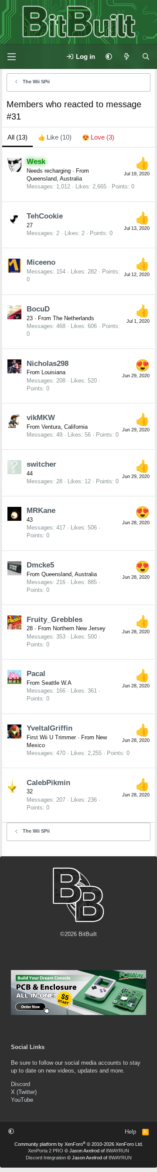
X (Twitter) (24, 1092)
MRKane (41, 510)
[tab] (55, 137)
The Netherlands (73, 318)
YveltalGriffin (49, 728)
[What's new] (126, 56)
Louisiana (53, 372)
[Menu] (11, 56)
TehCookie (45, 216)
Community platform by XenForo (78, 1144)
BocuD (38, 309)
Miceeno (41, 262)
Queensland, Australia (54, 178)
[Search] (146, 56)
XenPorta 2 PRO (45, 1150)
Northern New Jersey (79, 628)
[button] (108, 56)
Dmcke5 (40, 565)
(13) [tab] (17, 137)
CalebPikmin (48, 783)
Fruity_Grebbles (54, 619)
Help (130, 1131)
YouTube (22, 1100)
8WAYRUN (117, 1150)
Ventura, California (64, 427)
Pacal (36, 674)
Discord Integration (46, 1157)
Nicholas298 (47, 363)
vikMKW (41, 417)
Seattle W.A (56, 683)
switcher (41, 464)
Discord (20, 1084)
